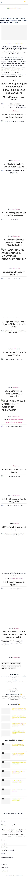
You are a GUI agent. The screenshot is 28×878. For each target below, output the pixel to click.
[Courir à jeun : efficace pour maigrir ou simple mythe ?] (5, 756)
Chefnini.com (16, 465)
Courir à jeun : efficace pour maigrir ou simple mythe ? (18, 754)
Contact (3, 853)
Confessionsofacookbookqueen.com (16, 318)
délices (18, 663)
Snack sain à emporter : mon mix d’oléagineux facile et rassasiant (19, 709)
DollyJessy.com (16, 236)
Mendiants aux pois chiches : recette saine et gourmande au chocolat (18, 732)
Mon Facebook (5, 867)
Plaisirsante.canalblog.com (16, 578)
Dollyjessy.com (16, 268)
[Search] (26, 2)
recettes (4, 668)
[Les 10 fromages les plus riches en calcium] (5, 792)
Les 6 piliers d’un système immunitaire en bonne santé (18, 745)
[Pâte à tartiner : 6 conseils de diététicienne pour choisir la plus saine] (5, 718)
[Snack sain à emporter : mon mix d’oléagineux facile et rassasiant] (5, 711)
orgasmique (17, 665)
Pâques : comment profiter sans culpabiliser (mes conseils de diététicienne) (19, 725)
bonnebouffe (5, 663)
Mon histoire (4, 847)
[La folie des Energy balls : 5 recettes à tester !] (5, 801)
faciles (3, 665)
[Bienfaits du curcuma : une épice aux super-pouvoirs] (5, 765)
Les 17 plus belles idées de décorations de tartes (17, 781)
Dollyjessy (16, 523)
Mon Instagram (5, 860)
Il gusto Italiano (16, 209)
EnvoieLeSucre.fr (16, 495)
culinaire (13, 663)
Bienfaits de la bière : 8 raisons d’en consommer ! (18, 772)
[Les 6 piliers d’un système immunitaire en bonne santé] (5, 747)
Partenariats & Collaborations (8, 850)
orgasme (10, 665)
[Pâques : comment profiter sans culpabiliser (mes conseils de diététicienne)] (5, 726)
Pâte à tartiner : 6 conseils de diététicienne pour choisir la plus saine (19, 717)
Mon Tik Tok (4, 864)
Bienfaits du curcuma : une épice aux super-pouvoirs (19, 763)
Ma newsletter (4, 870)
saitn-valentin (12, 668)
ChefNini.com (16, 160)
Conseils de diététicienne (12, 18)
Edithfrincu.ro (16, 110)
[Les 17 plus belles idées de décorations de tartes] (5, 783)
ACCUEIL (2, 18)
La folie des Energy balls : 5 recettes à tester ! (18, 799)
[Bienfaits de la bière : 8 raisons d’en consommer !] (5, 774)
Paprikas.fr (16, 628)
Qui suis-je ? (4, 843)
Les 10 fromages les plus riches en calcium (19, 790)
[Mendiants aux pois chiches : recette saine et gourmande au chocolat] (5, 733)
